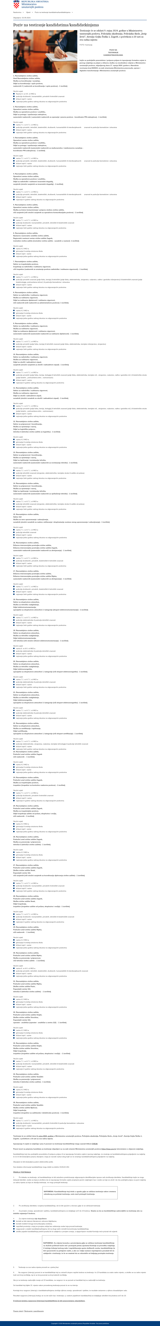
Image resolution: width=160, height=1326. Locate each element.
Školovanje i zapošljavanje (34, 1311)
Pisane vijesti (18, 1311)
